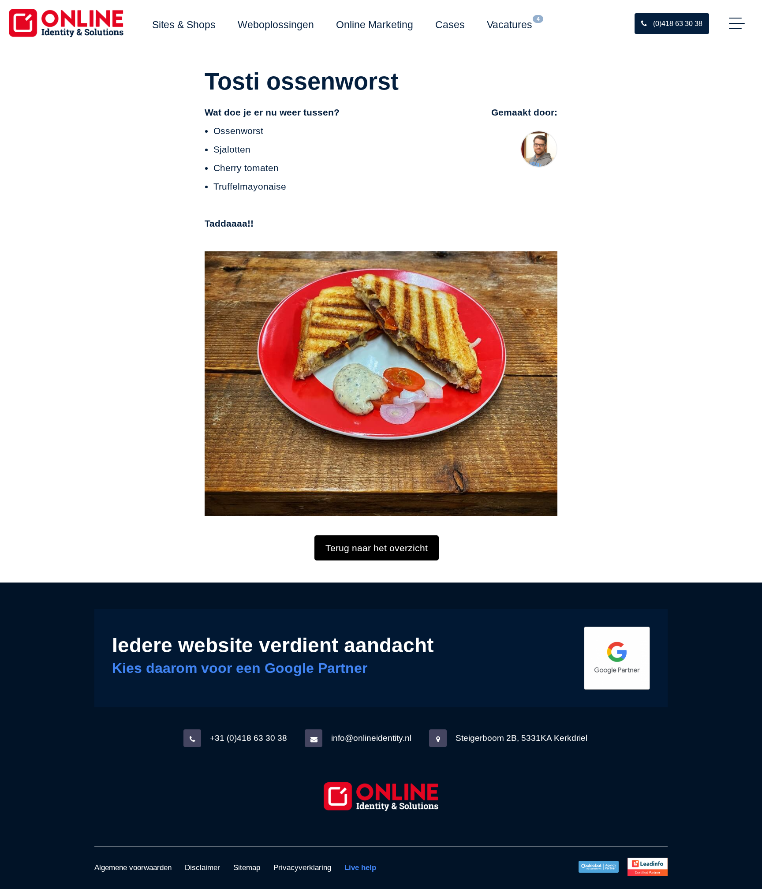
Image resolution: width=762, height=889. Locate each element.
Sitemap (246, 867)
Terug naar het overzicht (376, 548)
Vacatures (509, 24)
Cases (450, 24)
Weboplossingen (276, 24)
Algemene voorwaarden (133, 867)
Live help (360, 867)
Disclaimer (202, 867)
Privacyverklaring (302, 867)
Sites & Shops (184, 24)
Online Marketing (374, 24)
